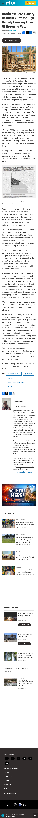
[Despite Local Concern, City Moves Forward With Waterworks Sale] (10, 656)
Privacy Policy (8, 784)
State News (19, 552)
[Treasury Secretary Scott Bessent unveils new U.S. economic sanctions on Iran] (8, 570)
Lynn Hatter (13, 30)
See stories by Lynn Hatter (22, 472)
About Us (7, 772)
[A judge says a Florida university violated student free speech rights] (8, 555)
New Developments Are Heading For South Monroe (26, 616)
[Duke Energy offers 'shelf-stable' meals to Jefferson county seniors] (8, 523)
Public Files (7, 789)
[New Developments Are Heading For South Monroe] (10, 616)
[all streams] (35, 815)
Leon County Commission (16, 382)
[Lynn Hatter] (6, 404)
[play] (3, 816)
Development (12, 387)
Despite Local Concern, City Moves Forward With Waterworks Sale (25, 655)
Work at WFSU (8, 776)
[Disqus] (19, 721)
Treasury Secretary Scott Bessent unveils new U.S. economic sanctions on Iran (25, 572)
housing (10, 378)
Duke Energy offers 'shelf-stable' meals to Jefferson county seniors (25, 525)
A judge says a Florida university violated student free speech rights (25, 557)
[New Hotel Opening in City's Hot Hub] (10, 637)
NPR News (18, 567)
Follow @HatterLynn (19, 406)
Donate (31, 3)
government (28, 374)
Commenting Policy (10, 793)
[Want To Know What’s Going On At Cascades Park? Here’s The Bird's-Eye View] (10, 682)
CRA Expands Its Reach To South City (16, 668)
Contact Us (7, 780)
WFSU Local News (13, 374)
